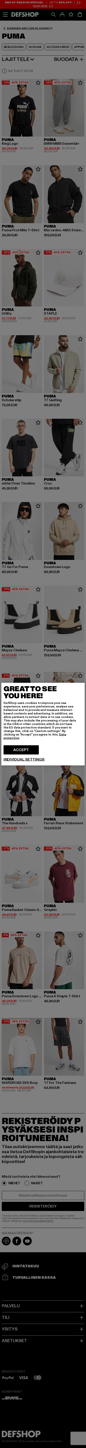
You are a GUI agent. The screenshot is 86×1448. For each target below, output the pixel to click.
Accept (21, 749)
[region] (43, 724)
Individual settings (24, 759)
